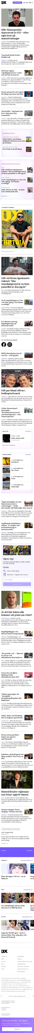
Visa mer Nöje (28, 889)
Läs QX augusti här (7, 251)
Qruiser (3, 966)
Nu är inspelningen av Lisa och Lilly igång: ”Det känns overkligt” (13, 181)
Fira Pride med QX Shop (12, 149)
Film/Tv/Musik (5, 177)
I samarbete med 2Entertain (11, 137)
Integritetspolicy (22, 969)
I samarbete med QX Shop (10, 147)
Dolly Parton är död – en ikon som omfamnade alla (13, 191)
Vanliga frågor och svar (24, 961)
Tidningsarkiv (21, 964)
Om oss (19, 959)
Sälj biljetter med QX (9, 445)
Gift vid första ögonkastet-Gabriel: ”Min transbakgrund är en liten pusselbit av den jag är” (13, 171)
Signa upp (17, 1029)
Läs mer (3, 843)
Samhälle (4, 956)
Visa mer (27, 431)
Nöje (2, 167)
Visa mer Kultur (27, 916)
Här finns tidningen (23, 966)
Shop (2, 969)
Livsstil (3, 961)
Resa (2, 964)
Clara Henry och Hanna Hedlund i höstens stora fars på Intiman (14, 141)
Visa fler (4, 196)
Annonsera (20, 956)
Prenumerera (17, 2)
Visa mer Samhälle (26, 860)
